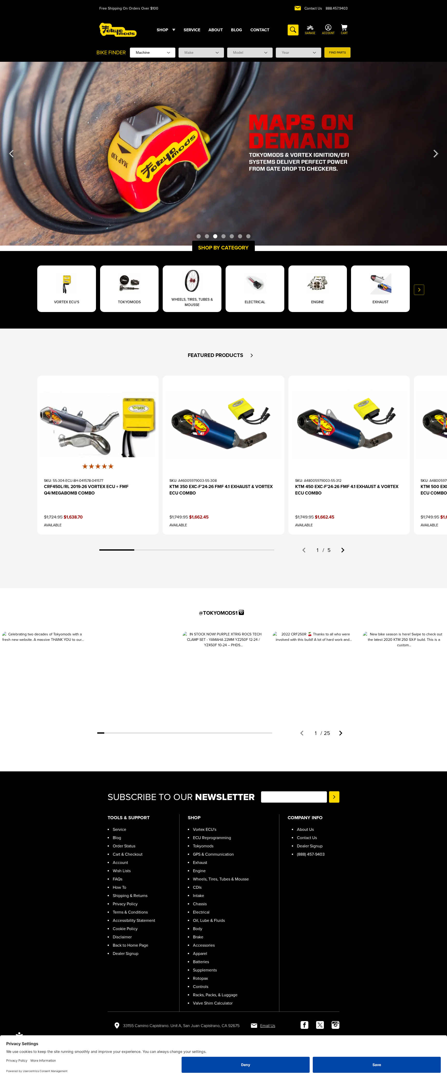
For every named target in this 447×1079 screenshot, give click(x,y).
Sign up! (334, 797)
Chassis (200, 904)
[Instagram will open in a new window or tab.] (241, 612)
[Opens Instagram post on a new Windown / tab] (43, 672)
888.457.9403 (337, 8)
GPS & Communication (213, 854)
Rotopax (200, 978)
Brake (198, 937)
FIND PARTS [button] (337, 52)
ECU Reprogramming (212, 838)
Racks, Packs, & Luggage (215, 995)
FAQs (117, 879)
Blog (117, 838)
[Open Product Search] (293, 30)
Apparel (200, 953)
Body (197, 929)
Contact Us (313, 8)
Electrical (201, 912)
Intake (198, 896)
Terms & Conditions (130, 912)
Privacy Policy (125, 904)
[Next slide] (419, 290)
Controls (200, 987)
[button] (251, 355)
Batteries (201, 962)
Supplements (205, 970)
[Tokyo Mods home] (118, 29)
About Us (305, 829)
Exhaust (200, 862)
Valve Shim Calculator (213, 1003)
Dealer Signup (125, 953)
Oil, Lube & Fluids (209, 920)
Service (119, 829)
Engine (199, 871)
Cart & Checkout (128, 854)
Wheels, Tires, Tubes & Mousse (221, 879)
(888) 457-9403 (311, 854)
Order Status (124, 846)
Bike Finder (111, 52)
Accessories (204, 945)
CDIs (197, 887)
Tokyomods (203, 846)
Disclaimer (122, 937)
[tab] (116, 550)
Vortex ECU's (204, 829)
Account (120, 862)
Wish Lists (122, 871)
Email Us (267, 1026)
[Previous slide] (28, 290)
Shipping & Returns (130, 896)
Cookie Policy (125, 929)
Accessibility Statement (134, 920)
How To (119, 887)
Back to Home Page (130, 945)
